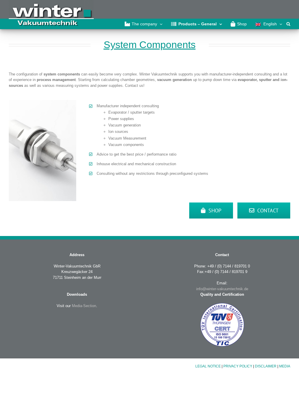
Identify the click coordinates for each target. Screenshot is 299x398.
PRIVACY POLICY (237, 366)
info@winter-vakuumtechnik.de (222, 289)
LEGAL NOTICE (208, 366)
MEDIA (284, 366)
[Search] (288, 24)
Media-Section (83, 306)
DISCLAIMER (266, 366)
